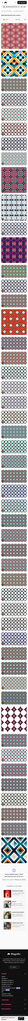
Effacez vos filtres (20, 879)
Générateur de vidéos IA (8, 982)
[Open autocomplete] (3, 6)
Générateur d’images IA (7, 980)
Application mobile (6, 994)
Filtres (19, 19)
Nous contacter (6, 1009)
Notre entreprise (6, 1004)
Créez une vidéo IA (19, 11)
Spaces (3, 976)
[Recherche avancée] (25, 19)
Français (14, 967)
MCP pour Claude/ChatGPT (11, 988)
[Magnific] (14, 954)
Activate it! (21, 1018)
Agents (5, 990)
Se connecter (22, 2)
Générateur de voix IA (7, 984)
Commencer (5, 1000)
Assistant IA (4, 978)
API (2, 992)
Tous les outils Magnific (7, 995)
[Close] (26, 1019)
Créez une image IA (7, 11)
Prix (15, 2)
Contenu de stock (6, 986)
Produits (4, 974)
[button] (14, 967)
